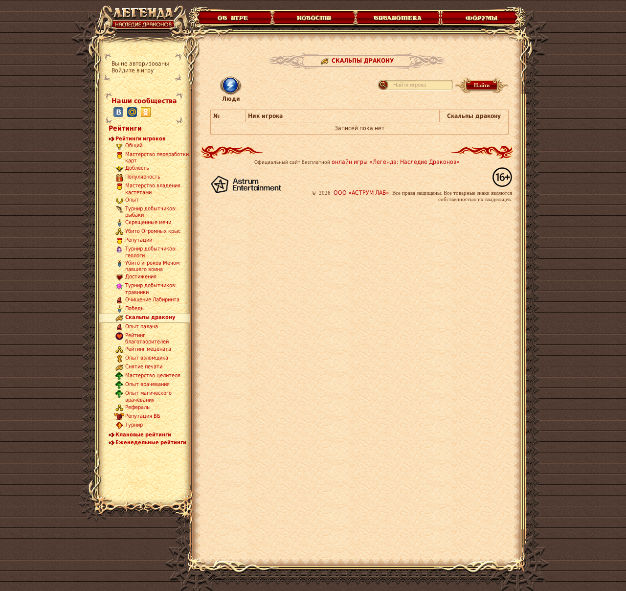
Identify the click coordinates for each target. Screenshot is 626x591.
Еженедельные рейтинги (150, 442)
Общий (133, 145)
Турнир (134, 425)
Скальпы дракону (150, 317)
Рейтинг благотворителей (147, 338)
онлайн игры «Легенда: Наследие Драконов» (396, 162)
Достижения (140, 277)
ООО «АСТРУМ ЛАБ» (361, 192)
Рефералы (138, 407)
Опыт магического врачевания (148, 396)
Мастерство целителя (152, 376)
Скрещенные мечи (148, 223)
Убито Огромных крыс (152, 231)
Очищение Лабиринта (152, 299)
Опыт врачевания (147, 385)
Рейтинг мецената (148, 349)
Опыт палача (141, 326)
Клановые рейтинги (143, 435)
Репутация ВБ (142, 416)
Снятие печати (143, 367)
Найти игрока (409, 85)
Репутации (138, 240)
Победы (135, 308)
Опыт (132, 200)
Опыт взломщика (146, 358)
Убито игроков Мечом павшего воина (152, 266)
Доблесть (137, 168)
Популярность (142, 177)
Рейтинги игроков (140, 139)
